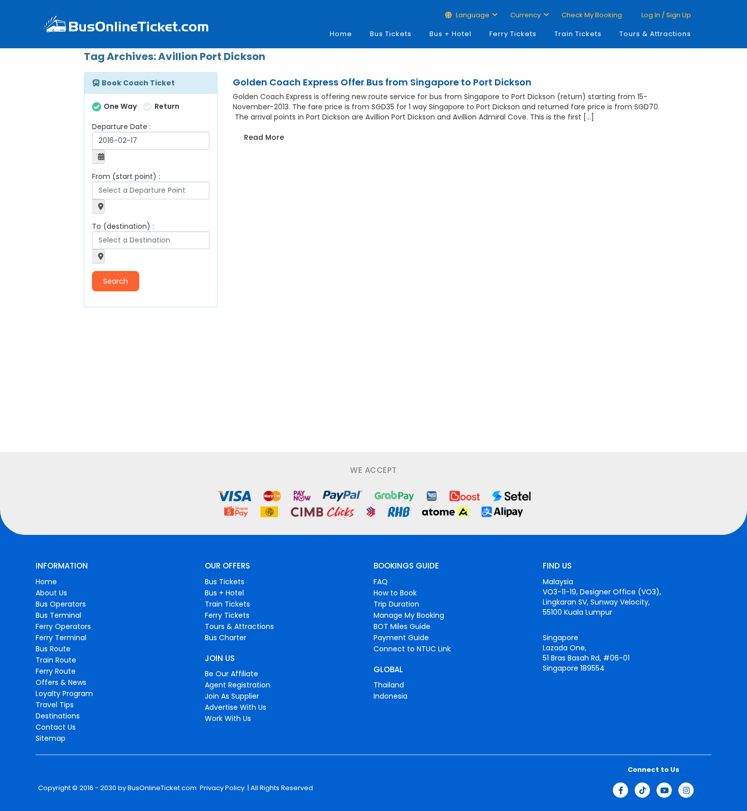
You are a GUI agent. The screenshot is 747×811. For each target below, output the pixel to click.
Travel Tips (55, 705)
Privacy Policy (221, 788)
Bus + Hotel (450, 34)
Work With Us (228, 718)
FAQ (381, 582)
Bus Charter (225, 638)
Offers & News (61, 682)
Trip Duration (396, 604)
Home (341, 34)
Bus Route (53, 649)
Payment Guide (401, 638)
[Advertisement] (147, 380)
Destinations (58, 716)
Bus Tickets (391, 34)
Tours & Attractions (655, 34)
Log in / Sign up (665, 15)
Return (166, 106)
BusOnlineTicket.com (162, 788)
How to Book (395, 593)
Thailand (389, 685)
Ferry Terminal (61, 638)
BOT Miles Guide (402, 626)
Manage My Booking (409, 615)
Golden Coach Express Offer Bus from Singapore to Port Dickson (382, 82)
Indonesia (391, 696)
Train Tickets (578, 34)
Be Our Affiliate (231, 674)
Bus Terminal (58, 615)
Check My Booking (592, 15)
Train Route (56, 660)
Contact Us (56, 727)
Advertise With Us (235, 707)
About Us (51, 593)
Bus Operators (61, 604)
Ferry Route (56, 671)
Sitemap (51, 738)
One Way (120, 106)
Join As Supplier (232, 696)
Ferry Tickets (513, 34)
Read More (264, 137)
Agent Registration (237, 685)
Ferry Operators (63, 626)
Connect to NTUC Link (412, 649)
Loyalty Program (64, 693)
